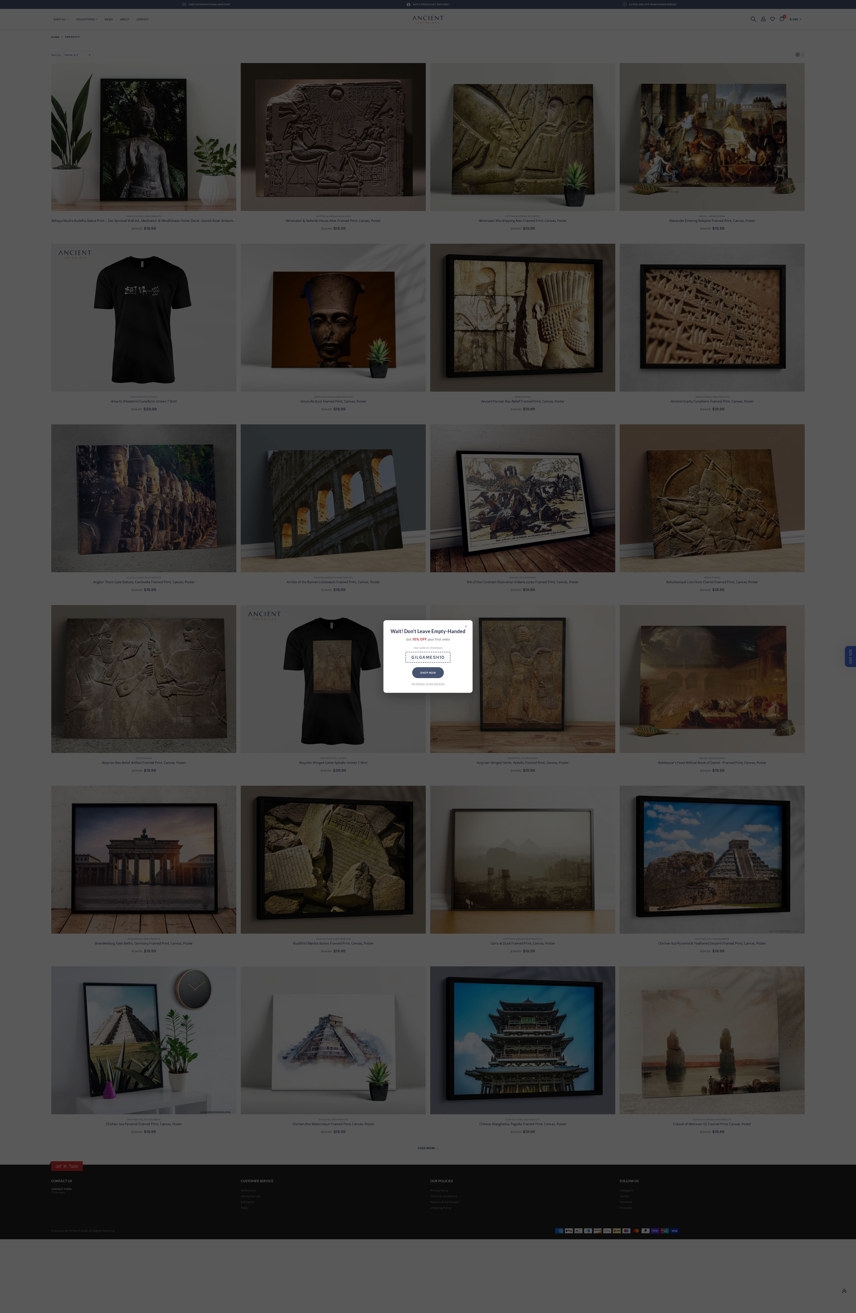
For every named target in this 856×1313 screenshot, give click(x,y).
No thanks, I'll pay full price (428, 683)
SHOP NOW (428, 672)
